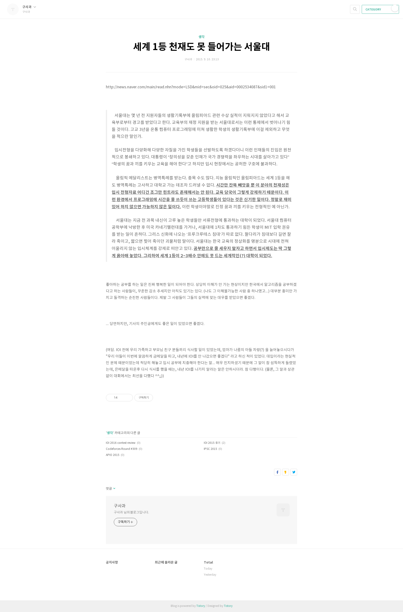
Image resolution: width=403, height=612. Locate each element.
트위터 (293, 472)
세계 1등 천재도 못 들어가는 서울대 (201, 47)
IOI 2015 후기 (212, 442)
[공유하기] (122, 397)
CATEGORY (373, 9)
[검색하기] (355, 9)
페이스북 (277, 472)
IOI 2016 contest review (120, 442)
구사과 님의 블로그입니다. (131, 512)
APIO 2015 (112, 455)
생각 (201, 37)
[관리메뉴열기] (394, 8)
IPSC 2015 (210, 449)
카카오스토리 (285, 472)
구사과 (27, 7)
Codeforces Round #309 (121, 449)
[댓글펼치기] (114, 489)
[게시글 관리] (128, 397)
